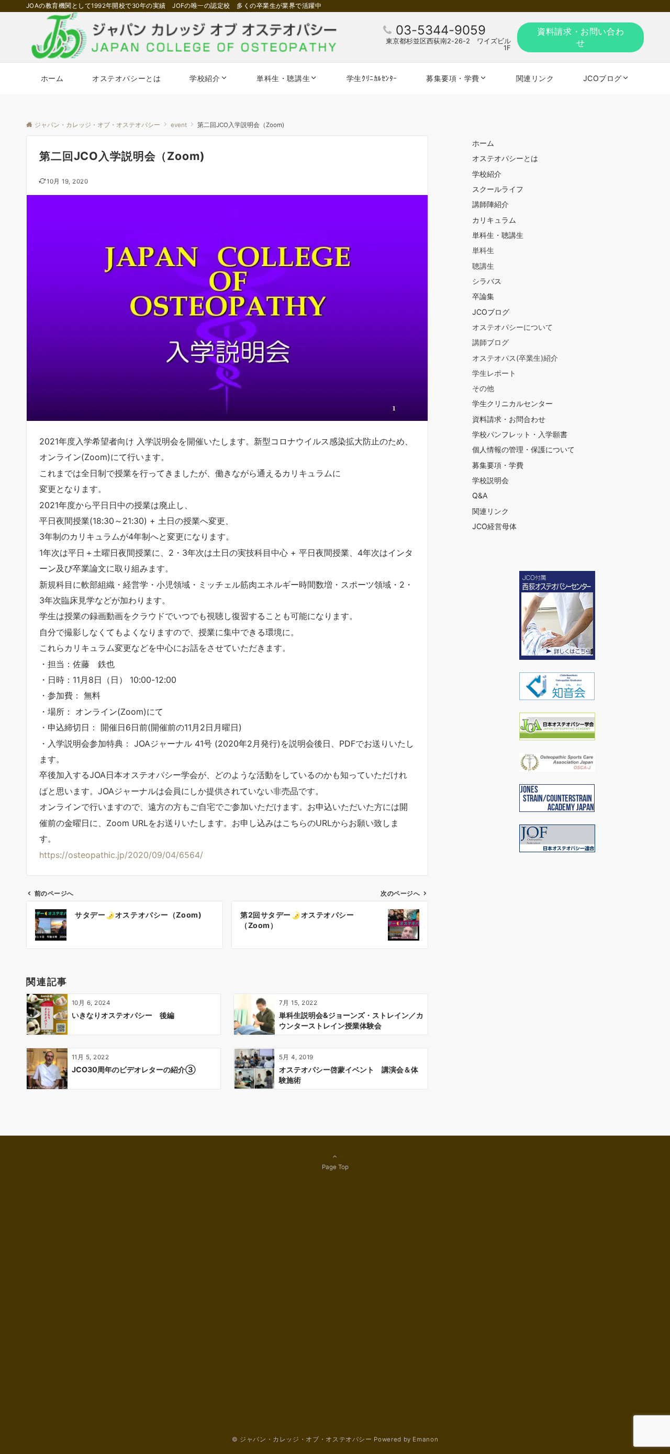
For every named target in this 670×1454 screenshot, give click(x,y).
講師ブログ (490, 342)
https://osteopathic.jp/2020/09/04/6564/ (121, 855)
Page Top (335, 1167)
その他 (483, 388)
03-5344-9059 (441, 30)
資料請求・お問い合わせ (580, 37)
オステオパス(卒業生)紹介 (515, 357)
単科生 (483, 250)
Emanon (425, 1439)
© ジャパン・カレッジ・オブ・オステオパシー (302, 1439)
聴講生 (483, 265)
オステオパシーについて (512, 327)
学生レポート (494, 373)
